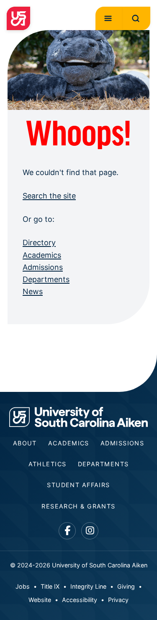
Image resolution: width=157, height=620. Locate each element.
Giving (126, 586)
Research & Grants (78, 506)
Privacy (118, 599)
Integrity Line (88, 586)
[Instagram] (89, 530)
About (25, 443)
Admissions (43, 267)
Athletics (47, 464)
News (33, 291)
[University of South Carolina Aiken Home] (18, 18)
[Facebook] (67, 530)
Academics (42, 255)
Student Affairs (78, 484)
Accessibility (79, 599)
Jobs (22, 586)
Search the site (49, 195)
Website (39, 599)
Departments (46, 279)
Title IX (50, 586)
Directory (39, 242)
